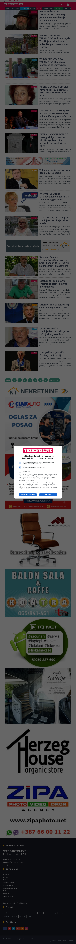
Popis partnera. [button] (30, 480)
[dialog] (38, 472)
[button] (38, 471)
